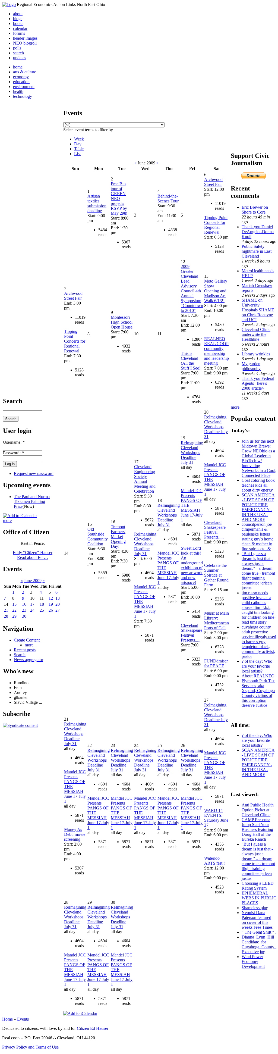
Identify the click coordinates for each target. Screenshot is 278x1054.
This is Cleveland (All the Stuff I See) (190, 360)
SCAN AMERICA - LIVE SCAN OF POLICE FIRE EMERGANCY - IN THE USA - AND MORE (258, 507)
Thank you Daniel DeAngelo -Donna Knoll (258, 231)
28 (6, 616)
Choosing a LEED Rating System (258, 885)
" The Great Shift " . (259, 932)
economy (21, 76)
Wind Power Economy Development (253, 961)
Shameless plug (255, 907)
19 (51, 604)
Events (23, 1019)
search (18, 53)
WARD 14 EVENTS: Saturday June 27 (216, 817)
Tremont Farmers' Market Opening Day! (118, 536)
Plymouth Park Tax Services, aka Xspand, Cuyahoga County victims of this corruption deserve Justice (258, 693)
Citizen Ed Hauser (92, 1028)
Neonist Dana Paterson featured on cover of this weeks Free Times (257, 920)
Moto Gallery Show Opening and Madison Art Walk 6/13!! (215, 291)
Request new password (33, 473)
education (21, 81)
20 (57, 604)
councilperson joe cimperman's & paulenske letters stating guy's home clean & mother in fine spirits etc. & (257, 536)
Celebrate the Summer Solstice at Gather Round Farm (216, 575)
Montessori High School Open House (121, 322)
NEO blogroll (25, 43)
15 (14, 604)
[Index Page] (9, 4)
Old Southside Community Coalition (97, 536)
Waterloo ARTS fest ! (214, 860)
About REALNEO (258, 676)
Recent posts (25, 650)
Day (77, 144)
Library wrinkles (256, 354)
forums (19, 33)
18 (42, 604)
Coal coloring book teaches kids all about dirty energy (258, 485)
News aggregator (28, 659)
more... (31, 645)
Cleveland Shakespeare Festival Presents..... (191, 632)
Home (7, 1019)
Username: (14, 442)
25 (42, 610)
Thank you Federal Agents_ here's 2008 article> (258, 383)
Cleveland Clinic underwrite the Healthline (256, 334)
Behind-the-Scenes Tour (168, 198)
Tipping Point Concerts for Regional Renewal (216, 224)
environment (23, 86)
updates (19, 57)
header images (25, 38)
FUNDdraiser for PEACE (216, 663)
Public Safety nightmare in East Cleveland (256, 251)
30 (24, 616)
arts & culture (24, 72)
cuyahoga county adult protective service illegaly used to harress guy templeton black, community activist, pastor (259, 642)
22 (14, 610)
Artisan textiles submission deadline (96, 203)
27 (57, 610)
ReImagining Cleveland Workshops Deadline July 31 (145, 544)
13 (57, 598)
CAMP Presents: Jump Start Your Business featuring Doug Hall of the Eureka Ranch (257, 829)
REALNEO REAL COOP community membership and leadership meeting (216, 350)
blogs (17, 18)
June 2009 (33, 580)
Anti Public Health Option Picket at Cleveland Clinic (258, 810)
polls (17, 48)
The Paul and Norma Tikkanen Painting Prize (32, 501)
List (77, 153)
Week (79, 139)
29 (14, 616)
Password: (13, 453)
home (18, 67)
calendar (20, 28)
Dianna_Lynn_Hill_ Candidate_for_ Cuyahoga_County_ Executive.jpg (259, 944)
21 (6, 610)
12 (51, 598)
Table (79, 148)
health (18, 91)
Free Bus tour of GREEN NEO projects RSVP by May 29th (119, 198)
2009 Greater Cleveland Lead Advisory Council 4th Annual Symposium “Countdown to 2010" (192, 288)
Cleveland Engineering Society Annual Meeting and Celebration (145, 478)
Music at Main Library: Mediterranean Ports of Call (216, 620)
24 (32, 610)
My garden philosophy (251, 366)
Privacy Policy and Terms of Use (30, 1047)
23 (24, 610)
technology (22, 96)
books (18, 23)
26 (51, 610)
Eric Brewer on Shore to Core (255, 209)
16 (24, 604)
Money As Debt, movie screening (74, 834)
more (7, 520)
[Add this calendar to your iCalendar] (20, 515)
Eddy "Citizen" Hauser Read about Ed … (32, 555)
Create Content (27, 640)
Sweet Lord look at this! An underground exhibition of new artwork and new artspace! (192, 565)
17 (32, 604)
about (18, 13)
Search (20, 654)
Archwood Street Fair (213, 182)
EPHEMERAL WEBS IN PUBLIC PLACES (259, 898)
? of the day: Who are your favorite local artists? (257, 666)
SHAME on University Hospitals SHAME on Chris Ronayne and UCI (258, 310)
